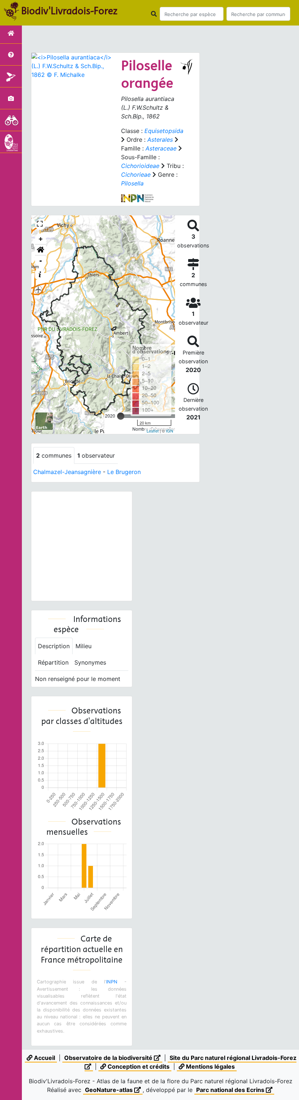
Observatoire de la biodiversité (109, 1057)
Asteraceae (160, 148)
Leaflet (153, 431)
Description (54, 646)
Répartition (53, 662)
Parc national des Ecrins (231, 1089)
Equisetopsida (163, 130)
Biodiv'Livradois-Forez (69, 10)
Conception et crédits (138, 1066)
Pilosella (132, 183)
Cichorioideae (140, 165)
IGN (169, 431)
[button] (40, 249)
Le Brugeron (124, 471)
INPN (111, 981)
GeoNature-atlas (109, 1089)
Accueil (43, 1057)
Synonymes (90, 662)
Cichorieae (136, 174)
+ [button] (41, 239)
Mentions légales (210, 1066)
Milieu (83, 646)
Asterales (160, 139)
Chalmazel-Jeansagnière (67, 471)
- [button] (41, 261)
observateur (96, 455)
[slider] (120, 416)
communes (53, 455)
